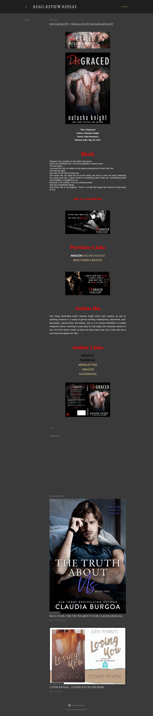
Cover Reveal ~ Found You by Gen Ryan (77, 687)
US (85, 255)
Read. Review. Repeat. (55, 6)
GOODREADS (88, 374)
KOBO (85, 260)
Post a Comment (60, 620)
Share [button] (27, 20)
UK (91, 255)
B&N (76, 260)
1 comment (58, 691)
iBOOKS (97, 260)
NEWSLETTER (87, 364)
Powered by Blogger (78, 705)
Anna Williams (82, 709)
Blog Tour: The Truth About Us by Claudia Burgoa (86, 616)
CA (97, 255)
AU (103, 255)
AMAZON (88, 369)
